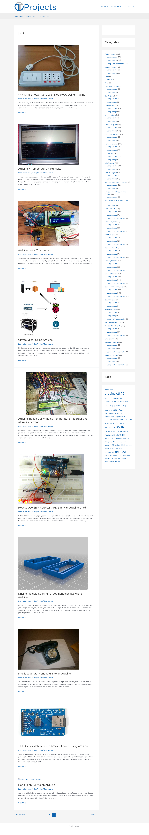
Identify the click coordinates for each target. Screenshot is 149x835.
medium (124, 431)
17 (66, 815)
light (116, 431)
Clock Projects (110, 105)
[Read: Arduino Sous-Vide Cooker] (48, 223)
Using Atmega (112, 60)
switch (126, 455)
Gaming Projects (111, 125)
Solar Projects (110, 300)
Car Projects (109, 96)
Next (93, 815)
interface (128, 420)
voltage (109, 461)
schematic (109, 452)
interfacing (112, 423)
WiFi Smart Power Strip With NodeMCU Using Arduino (51, 94)
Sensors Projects (111, 274)
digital (109, 417)
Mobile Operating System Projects (117, 200)
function (108, 420)
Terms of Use (129, 6)
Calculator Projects (112, 86)
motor (118, 438)
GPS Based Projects (112, 134)
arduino (115, 393)
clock (108, 410)
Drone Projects (110, 115)
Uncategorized (110, 339)
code (118, 410)
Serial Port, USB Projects (114, 287)
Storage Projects (111, 309)
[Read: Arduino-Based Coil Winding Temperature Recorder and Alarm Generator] (56, 393)
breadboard (122, 402)
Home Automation (111, 144)
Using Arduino (37, 99)
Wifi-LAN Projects (111, 342)
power (109, 445)
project (120, 445)
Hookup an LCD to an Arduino (36, 784)
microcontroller (115, 435)
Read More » (22, 113)
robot (118, 448)
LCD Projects (109, 153)
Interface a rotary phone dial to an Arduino (44, 673)
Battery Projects (110, 67)
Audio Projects (110, 54)
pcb (108, 442)
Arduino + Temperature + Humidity (39, 168)
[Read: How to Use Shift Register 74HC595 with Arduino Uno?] (51, 479)
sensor (121, 452)
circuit (120, 405)
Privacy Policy (116, 6)
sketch (108, 455)
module (109, 438)
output (127, 438)
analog (109, 389)
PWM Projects (110, 235)
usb (122, 458)
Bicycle (109, 79)
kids (122, 423)
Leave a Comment (24, 99)
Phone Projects (110, 222)
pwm (129, 445)
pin (124, 442)
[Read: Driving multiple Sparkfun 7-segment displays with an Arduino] (53, 563)
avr (108, 398)
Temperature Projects (113, 326)
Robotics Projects (111, 248)
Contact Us (104, 6)
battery (117, 398)
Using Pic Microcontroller (116, 64)
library (108, 431)
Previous (20, 815)
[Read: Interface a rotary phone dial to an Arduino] (48, 649)
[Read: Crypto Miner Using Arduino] (42, 308)
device (119, 413)
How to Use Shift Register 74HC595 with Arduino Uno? (52, 507)
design (109, 413)
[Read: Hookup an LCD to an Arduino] (29, 779)
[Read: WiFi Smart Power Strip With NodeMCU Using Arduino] (48, 68)
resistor (109, 448)
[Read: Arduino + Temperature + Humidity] (48, 144)
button (109, 406)
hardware (118, 420)
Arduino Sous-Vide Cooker (34, 250)
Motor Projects (110, 209)
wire (117, 461)
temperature (111, 458)
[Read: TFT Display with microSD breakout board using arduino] (43, 722)
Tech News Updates (112, 322)
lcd (108, 427)
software (117, 455)
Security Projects (111, 261)
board (110, 401)
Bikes (107, 77)
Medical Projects (111, 173)
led (118, 427)
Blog (106, 83)
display (120, 417)
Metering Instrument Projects (115, 182)
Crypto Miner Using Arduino (35, 339)
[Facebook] (74, 16)
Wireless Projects (111, 355)
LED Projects (109, 163)
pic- (117, 442)
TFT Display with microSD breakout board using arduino (53, 746)
